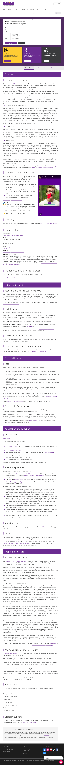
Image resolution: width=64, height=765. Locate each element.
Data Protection (12, 760)
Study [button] (9, 9)
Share (58, 13)
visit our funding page (34, 420)
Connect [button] (38, 9)
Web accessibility (29, 760)
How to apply (21, 43)
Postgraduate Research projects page (42, 167)
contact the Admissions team (15, 401)
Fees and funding (28, 67)
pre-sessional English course (46, 329)
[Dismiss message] (62, 756)
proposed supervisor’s (15, 450)
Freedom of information (39, 760)
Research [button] (16, 9)
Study (8, 13)
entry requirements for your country (36, 351)
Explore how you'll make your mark (12, 200)
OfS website (46, 735)
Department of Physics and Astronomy (16, 83)
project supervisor (19, 479)
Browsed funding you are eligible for (16, 482)
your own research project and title (34, 475)
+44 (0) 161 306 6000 (8, 749)
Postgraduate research (15, 13)
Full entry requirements (11, 43)
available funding (49, 452)
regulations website (29, 738)
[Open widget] (61, 762)
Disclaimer (6, 760)
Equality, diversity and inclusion (11, 653)
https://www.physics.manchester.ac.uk (13, 252)
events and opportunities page (48, 223)
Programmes (23, 13)
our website (30, 326)
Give (45, 9)
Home (4, 9)
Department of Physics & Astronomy (13, 235)
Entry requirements (17, 67)
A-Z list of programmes (32, 13)
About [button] (32, 9)
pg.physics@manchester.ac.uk (11, 248)
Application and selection (42, 67)
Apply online (6, 438)
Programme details (55, 67)
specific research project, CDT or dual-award (26, 474)
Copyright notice (21, 760)
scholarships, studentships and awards (25, 410)
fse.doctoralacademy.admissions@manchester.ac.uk (17, 543)
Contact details (6, 751)
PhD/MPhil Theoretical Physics (44, 13)
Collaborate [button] (24, 9)
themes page (53, 166)
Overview (6, 67)
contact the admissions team (11, 304)
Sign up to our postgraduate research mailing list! (52, 758)
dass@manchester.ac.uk (29, 722)
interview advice (46, 527)
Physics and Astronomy (12, 277)
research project (13, 446)
